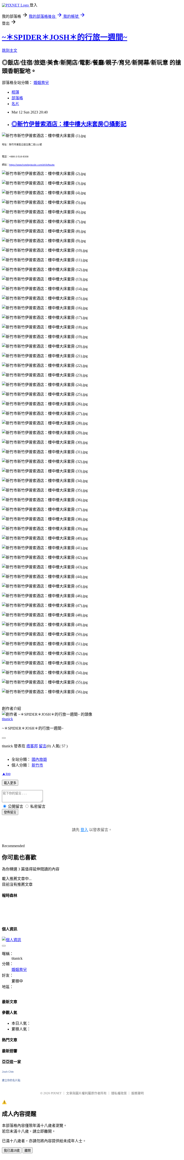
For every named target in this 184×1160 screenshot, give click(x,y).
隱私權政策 (119, 1093)
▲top (6, 774)
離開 (27, 1150)
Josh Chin (8, 1071)
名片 (15, 104)
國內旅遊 (39, 759)
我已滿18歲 (12, 1150)
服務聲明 (137, 1093)
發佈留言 (10, 812)
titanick (7, 719)
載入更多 (10, 783)
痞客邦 (32, 746)
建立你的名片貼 (11, 1080)
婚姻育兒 (41, 83)
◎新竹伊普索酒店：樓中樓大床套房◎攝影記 (69, 124)
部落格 (17, 98)
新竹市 (37, 765)
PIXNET (56, 1093)
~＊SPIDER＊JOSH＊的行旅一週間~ (64, 37)
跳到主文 (9, 50)
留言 (42, 746)
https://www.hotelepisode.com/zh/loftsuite (32, 164)
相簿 (15, 92)
